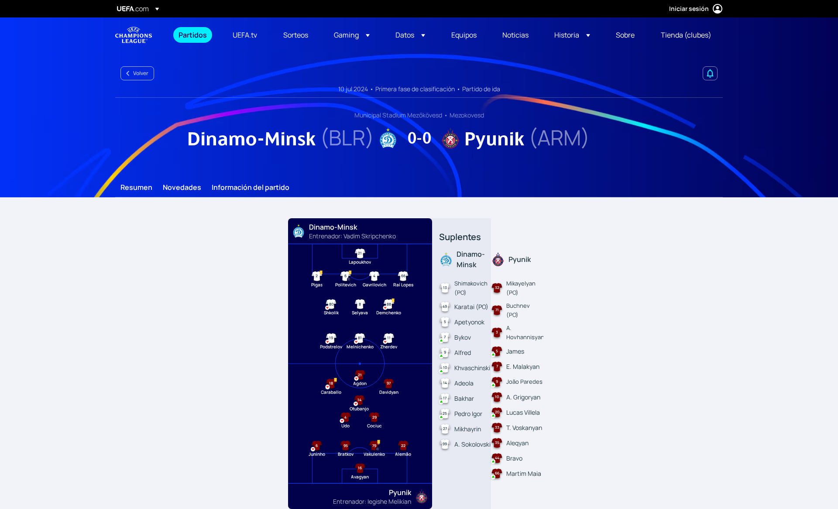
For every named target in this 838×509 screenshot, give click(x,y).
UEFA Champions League (133, 35)
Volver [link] (140, 73)
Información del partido (250, 188)
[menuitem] (194, 35)
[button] (351, 35)
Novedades (182, 188)
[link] (193, 35)
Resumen (136, 188)
